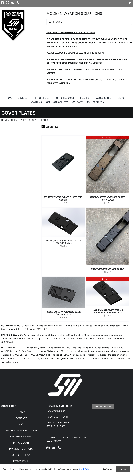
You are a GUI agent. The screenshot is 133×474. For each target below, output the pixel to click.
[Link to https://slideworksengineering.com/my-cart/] (130, 2)
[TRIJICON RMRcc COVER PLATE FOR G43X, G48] (63, 209)
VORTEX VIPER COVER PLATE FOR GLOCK (63, 198)
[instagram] (7, 2)
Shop (13, 120)
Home (4, 120)
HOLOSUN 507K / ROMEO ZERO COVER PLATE (63, 313)
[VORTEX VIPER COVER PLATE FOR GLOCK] (63, 137)
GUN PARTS (24, 120)
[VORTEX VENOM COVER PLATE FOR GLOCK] (107, 137)
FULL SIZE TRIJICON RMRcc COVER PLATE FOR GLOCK (107, 311)
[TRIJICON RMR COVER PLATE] (107, 209)
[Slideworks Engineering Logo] (13, 10)
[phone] (18, 2)
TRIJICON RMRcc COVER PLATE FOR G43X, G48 (63, 242)
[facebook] (2, 2)
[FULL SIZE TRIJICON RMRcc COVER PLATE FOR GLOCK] (107, 279)
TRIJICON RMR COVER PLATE (107, 269)
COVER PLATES (40, 120)
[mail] (12, 2)
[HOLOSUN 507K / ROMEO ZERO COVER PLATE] (63, 279)
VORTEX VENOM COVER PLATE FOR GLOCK (107, 198)
